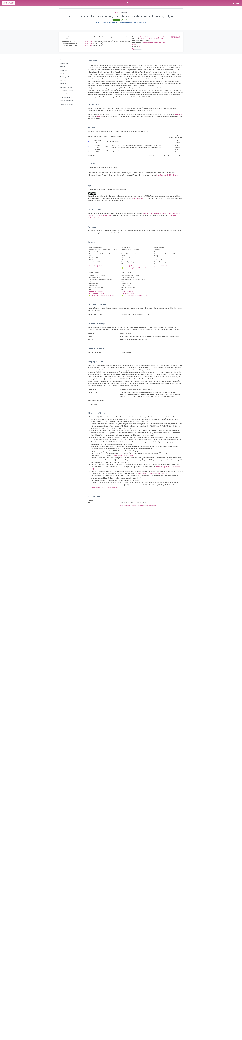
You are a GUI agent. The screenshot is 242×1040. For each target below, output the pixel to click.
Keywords (63, 80)
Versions (63, 66)
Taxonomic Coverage (66, 90)
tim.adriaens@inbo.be (128, 266)
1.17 (91, 146)
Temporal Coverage (66, 94)
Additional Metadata (66, 104)
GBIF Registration (65, 77)
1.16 (91, 151)
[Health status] (230, 3)
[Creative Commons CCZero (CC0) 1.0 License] (92, 193)
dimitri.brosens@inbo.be (96, 291)
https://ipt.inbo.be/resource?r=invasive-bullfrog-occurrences (138, 505)
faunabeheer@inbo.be (96, 266)
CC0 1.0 (140, 46)
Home (118, 3)
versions (99, 116)
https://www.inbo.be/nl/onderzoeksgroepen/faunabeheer (154, 37)
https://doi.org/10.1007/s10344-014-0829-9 (152, 473)
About (128, 3)
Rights (62, 73)
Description (63, 60)
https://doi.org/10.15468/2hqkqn (167, 175)
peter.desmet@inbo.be (128, 291)
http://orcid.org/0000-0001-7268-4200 (135, 268)
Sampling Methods (66, 97)
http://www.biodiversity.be (97, 293)
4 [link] (168, 155)
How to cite (63, 70)
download (89, 41)
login (238, 3)
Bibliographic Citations (67, 100)
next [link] (180, 155)
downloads (178, 114)
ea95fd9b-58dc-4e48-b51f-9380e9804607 (152, 39)
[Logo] (8, 3)
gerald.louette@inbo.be (161, 266)
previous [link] (151, 155)
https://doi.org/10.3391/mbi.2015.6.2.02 (104, 487)
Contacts (63, 83)
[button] (233, 3)
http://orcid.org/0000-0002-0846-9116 (102, 295)
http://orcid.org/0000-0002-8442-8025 (135, 295)
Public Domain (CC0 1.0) (139, 198)
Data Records (64, 63)
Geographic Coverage (66, 87)
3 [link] (164, 155)
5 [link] (172, 155)
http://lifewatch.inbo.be (129, 293)
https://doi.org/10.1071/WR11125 (125, 455)
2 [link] (160, 155)
